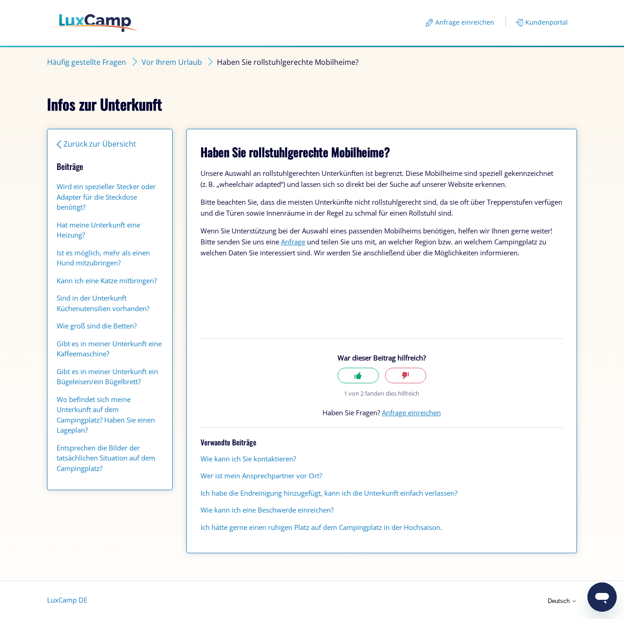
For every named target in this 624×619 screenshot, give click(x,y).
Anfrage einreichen (464, 22)
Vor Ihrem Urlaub (172, 62)
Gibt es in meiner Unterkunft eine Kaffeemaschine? (109, 349)
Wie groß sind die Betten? (97, 325)
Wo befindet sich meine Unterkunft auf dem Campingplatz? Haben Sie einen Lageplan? (106, 415)
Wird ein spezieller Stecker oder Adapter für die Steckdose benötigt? (106, 197)
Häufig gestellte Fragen (86, 62)
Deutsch (559, 601)
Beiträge (70, 166)
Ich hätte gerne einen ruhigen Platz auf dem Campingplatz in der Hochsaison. (321, 527)
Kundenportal (546, 22)
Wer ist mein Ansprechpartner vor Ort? (261, 475)
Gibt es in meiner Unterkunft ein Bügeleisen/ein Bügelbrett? (107, 376)
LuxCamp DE (67, 599)
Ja (358, 376)
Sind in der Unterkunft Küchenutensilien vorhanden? (103, 303)
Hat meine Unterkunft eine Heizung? (98, 230)
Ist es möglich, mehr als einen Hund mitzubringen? (103, 258)
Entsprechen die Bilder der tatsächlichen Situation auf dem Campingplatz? (106, 458)
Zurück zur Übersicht (99, 144)
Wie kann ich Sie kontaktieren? (248, 458)
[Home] (92, 23)
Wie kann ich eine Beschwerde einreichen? (267, 509)
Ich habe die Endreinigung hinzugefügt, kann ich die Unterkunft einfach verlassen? (329, 492)
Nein (405, 376)
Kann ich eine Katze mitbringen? (107, 280)
